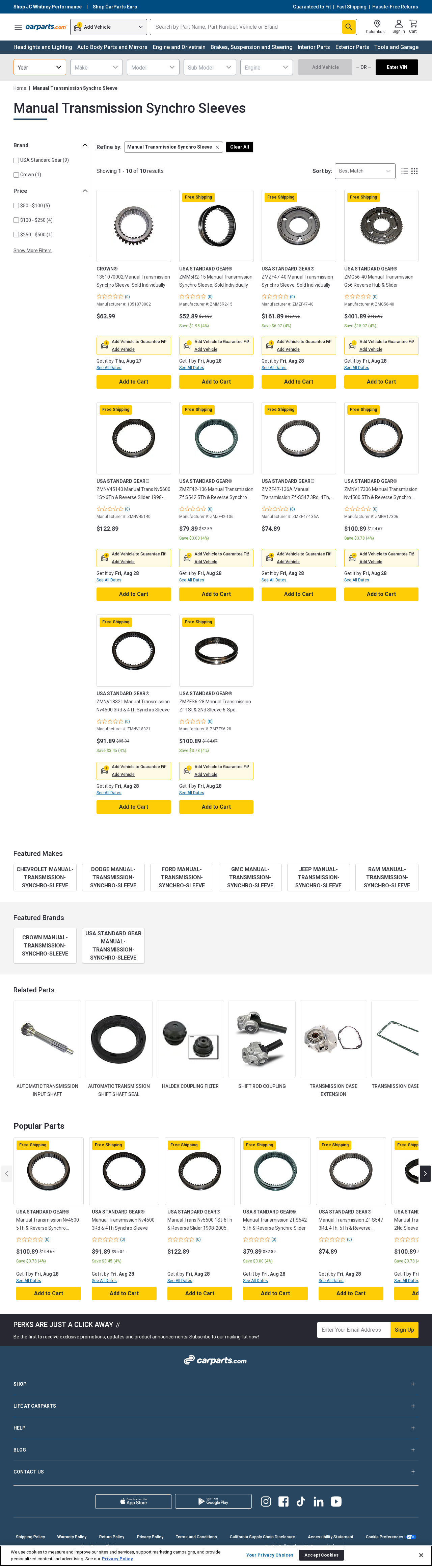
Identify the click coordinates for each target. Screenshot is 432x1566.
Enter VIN (397, 67)
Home (20, 88)
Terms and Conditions (196, 1537)
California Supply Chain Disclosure (262, 1537)
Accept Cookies (321, 1555)
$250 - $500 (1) (36, 234)
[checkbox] (16, 160)
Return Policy (111, 1537)
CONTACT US (29, 1471)
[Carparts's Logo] (47, 27)
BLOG (20, 1450)
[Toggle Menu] (18, 27)
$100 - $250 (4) (36, 220)
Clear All (239, 147)
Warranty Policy (71, 1537)
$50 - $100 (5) (35, 205)
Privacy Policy (150, 1537)
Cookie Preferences (384, 1537)
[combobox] (40, 67)
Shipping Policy (30, 1537)
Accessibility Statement (330, 1537)
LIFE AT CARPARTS (35, 1406)
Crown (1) (30, 174)
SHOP (20, 1384)
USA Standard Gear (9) (44, 160)
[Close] (421, 1555)
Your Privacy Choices (270, 1555)
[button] (173, 147)
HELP (20, 1428)
